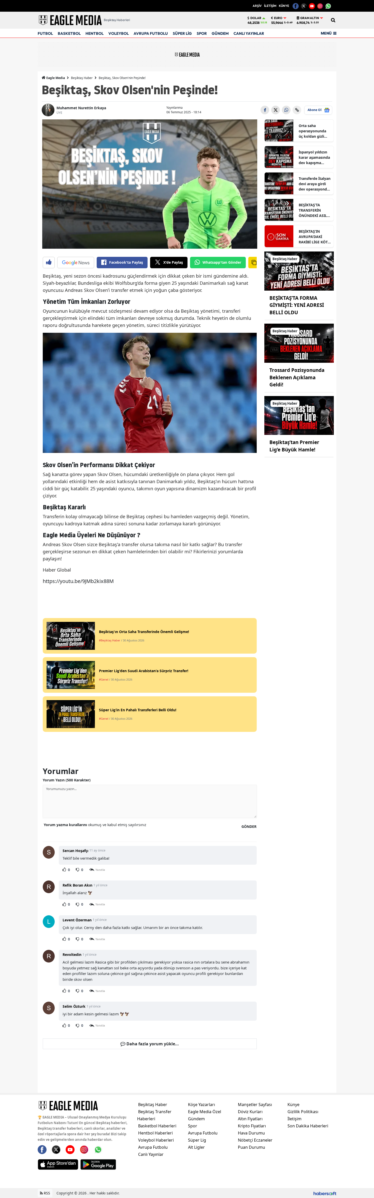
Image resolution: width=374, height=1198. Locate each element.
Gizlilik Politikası (302, 1111)
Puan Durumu (251, 1147)
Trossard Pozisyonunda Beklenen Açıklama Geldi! (296, 377)
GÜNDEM (220, 33)
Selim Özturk (74, 1006)
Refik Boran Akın (77, 885)
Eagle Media (55, 78)
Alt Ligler (196, 1147)
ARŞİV (257, 6)
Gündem (196, 1119)
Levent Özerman (77, 920)
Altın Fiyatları (250, 1119)
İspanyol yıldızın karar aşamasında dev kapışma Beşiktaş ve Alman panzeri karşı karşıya (315, 157)
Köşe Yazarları (201, 1104)
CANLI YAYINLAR (249, 33)
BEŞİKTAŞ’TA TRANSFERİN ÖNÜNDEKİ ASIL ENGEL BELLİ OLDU (313, 210)
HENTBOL (94, 33)
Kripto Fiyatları (252, 1126)
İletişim (294, 1119)
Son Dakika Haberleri (307, 1126)
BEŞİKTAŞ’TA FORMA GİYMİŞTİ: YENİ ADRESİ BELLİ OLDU (296, 305)
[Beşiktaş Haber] (299, 270)
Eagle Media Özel (204, 1111)
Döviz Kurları (250, 1111)
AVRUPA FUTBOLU (151, 33)
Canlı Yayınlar (151, 1154)
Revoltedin (72, 954)
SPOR (202, 33)
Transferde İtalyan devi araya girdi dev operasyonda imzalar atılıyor (314, 184)
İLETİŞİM (270, 6)
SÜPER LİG (182, 33)
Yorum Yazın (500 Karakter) (67, 780)
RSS (46, 1193)
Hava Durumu (251, 1133)
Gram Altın (309, 18)
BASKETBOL (69, 33)
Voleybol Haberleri (156, 1140)
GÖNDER (248, 826)
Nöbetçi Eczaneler (255, 1140)
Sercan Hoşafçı (75, 850)
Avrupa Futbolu (153, 1147)
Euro (278, 18)
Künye (293, 1104)
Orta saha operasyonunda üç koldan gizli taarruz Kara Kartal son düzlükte (312, 131)
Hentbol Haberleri (155, 1133)
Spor (192, 1126)
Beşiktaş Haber (82, 78)
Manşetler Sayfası (255, 1104)
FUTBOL (45, 33)
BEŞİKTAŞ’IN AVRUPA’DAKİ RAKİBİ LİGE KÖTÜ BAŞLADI (314, 237)
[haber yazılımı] (324, 1193)
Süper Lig (197, 1140)
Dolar (255, 18)
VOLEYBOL (118, 33)
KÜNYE (284, 6)
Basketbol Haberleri (157, 1126)
